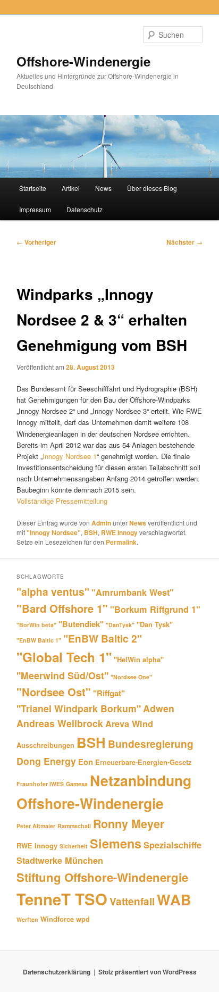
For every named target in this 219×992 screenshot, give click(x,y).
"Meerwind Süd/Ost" (62, 675)
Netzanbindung (140, 780)
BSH (91, 532)
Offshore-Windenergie (83, 61)
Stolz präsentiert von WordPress (147, 972)
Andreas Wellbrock (59, 723)
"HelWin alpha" (139, 659)
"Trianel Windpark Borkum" (78, 708)
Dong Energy (46, 761)
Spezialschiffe (172, 845)
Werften (27, 919)
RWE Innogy (119, 532)
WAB (174, 899)
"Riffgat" (109, 693)
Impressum (35, 209)
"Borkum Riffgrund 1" (155, 609)
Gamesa (77, 784)
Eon (85, 762)
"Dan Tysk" (155, 624)
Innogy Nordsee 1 (70, 456)
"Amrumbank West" (132, 592)
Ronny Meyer (128, 823)
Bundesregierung (150, 743)
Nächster (184, 242)
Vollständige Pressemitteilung (61, 501)
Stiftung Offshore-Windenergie (102, 877)
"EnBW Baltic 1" (38, 640)
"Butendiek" (81, 624)
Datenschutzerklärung (56, 972)
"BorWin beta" (36, 625)
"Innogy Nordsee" (54, 532)
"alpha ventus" (52, 591)
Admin (101, 523)
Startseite (32, 188)
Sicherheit (74, 846)
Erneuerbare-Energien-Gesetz (143, 762)
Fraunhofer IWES (40, 784)
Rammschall (74, 826)
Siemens (115, 843)
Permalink (121, 542)
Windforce (57, 919)
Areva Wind (129, 724)
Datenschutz (84, 209)
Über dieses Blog (152, 188)
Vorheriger (36, 242)
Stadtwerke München (59, 860)
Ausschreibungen (45, 745)
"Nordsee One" (131, 677)
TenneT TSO (61, 899)
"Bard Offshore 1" (62, 608)
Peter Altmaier (35, 826)
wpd (83, 919)
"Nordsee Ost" (53, 691)
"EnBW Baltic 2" (102, 638)
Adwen (158, 708)
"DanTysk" (120, 625)
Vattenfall (132, 901)
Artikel (71, 188)
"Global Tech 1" (64, 657)
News (103, 188)
